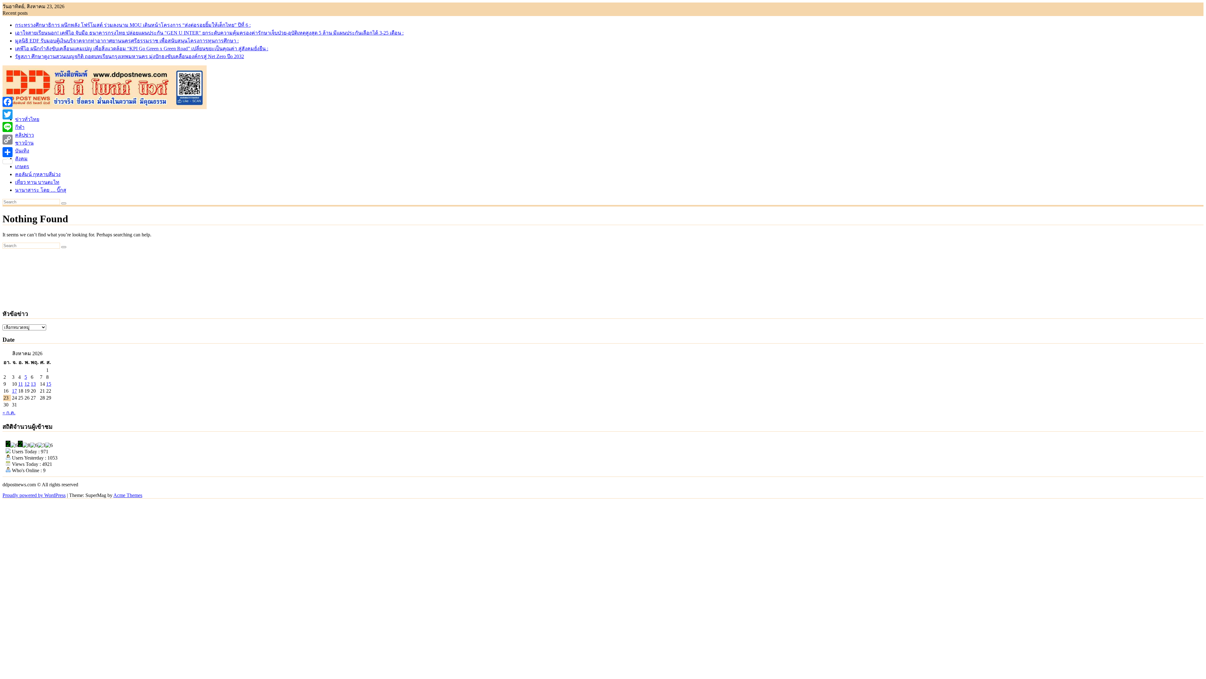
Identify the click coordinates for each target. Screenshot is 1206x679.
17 (14, 391)
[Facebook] (7, 102)
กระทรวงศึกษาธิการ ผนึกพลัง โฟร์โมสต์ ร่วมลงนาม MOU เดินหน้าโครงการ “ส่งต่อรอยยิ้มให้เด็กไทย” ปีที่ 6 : (133, 25)
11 (20, 384)
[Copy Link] (7, 139)
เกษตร (22, 166)
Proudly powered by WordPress (34, 495)
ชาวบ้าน (24, 143)
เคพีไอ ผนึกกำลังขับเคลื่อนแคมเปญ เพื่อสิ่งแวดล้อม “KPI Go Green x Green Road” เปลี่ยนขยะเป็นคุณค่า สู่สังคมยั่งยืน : (141, 48)
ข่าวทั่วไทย (27, 119)
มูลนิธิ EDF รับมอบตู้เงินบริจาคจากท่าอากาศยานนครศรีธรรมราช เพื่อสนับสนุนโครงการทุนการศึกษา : (127, 40)
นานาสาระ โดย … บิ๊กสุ (40, 190)
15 (48, 384)
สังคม (21, 158)
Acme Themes (127, 495)
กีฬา (19, 127)
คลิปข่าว (24, 135)
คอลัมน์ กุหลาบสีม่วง (38, 174)
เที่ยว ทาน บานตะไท (37, 182)
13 (33, 384)
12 (27, 384)
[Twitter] (7, 114)
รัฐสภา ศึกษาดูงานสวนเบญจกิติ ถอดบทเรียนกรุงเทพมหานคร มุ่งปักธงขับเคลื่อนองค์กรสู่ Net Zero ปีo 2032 (129, 56)
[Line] (7, 127)
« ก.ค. (9, 412)
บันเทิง (22, 150)
